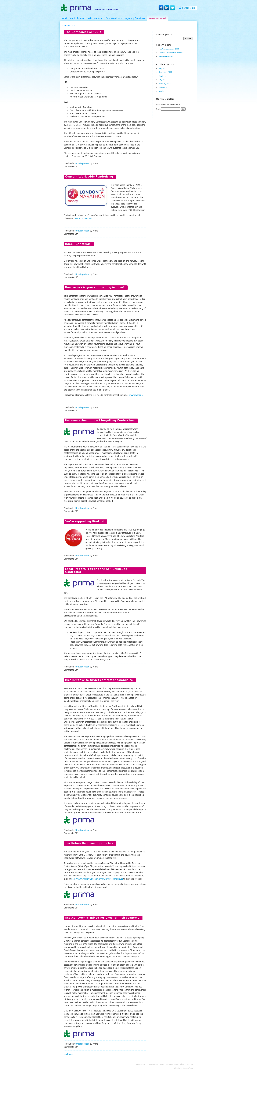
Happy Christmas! (166, 56)
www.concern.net (83, 218)
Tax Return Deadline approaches (89, 843)
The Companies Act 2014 (169, 49)
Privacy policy (141, 1064)
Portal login (189, 8)
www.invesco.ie (136, 395)
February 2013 (165, 84)
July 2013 (163, 76)
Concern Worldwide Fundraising (172, 53)
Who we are (94, 18)
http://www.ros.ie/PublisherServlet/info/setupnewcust (97, 879)
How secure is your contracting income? (95, 287)
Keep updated (157, 18)
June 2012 (163, 87)
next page (68, 1054)
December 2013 (165, 72)
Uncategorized (82, 163)
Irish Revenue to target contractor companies (99, 680)
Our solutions (114, 18)
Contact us (68, 25)
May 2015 (163, 68)
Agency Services (135, 18)
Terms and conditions (156, 1064)
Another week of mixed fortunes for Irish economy (102, 917)
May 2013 (163, 80)
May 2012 (163, 91)
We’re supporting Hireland (84, 521)
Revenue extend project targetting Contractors (100, 420)
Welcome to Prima (73, 18)
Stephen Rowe (188, 1068)
